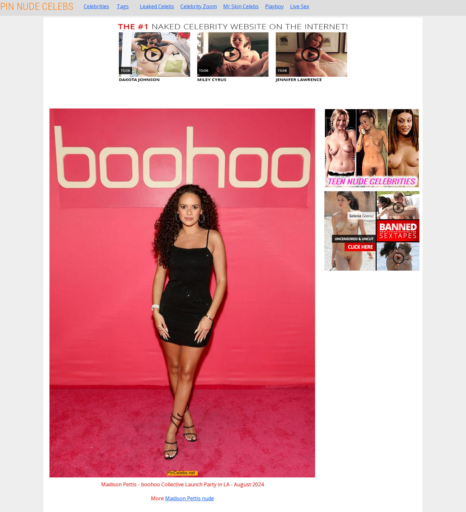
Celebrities (96, 6)
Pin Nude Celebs (36, 6)
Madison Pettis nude (189, 498)
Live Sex (299, 6)
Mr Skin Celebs (241, 6)
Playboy (274, 6)
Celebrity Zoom (198, 6)
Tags (123, 6)
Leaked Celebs (157, 6)
